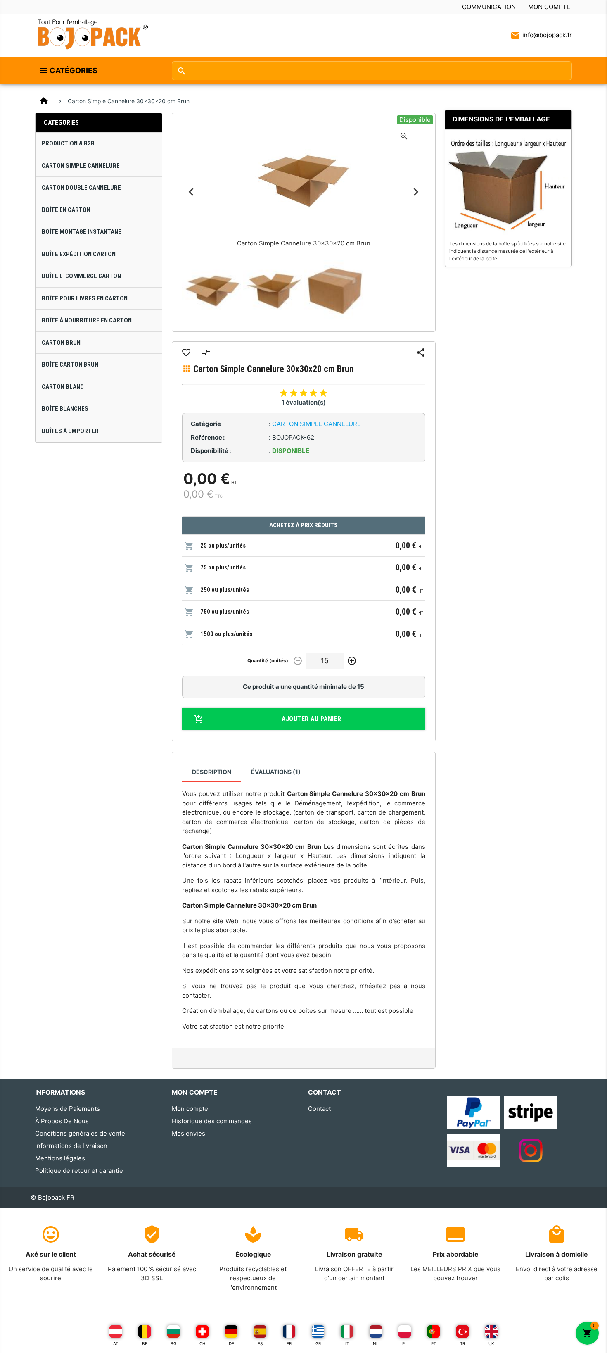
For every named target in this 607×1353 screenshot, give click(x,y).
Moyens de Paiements (67, 1108)
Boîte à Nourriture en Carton (87, 320)
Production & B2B (68, 143)
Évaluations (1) (276, 771)
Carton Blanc (63, 387)
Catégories (73, 70)
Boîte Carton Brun (70, 364)
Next (416, 192)
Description (211, 771)
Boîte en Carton (66, 210)
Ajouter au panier (311, 719)
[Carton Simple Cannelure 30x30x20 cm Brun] (212, 291)
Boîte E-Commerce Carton (81, 276)
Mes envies (188, 1133)
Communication (489, 7)
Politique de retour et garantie (79, 1170)
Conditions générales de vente (80, 1133)
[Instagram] (530, 1150)
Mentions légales (60, 1158)
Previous (191, 192)
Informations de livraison (71, 1146)
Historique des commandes (212, 1121)
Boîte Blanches (65, 408)
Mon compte (549, 7)
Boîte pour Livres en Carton (85, 298)
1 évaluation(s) (304, 402)
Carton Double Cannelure (81, 187)
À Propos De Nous (62, 1121)
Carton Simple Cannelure (81, 165)
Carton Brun (61, 342)
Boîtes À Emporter (70, 431)
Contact (319, 1108)
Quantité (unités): (268, 660)
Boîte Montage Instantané (81, 232)
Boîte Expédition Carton (79, 254)
